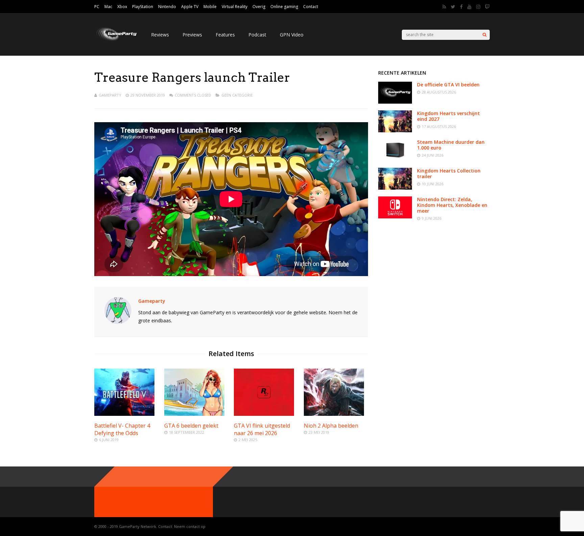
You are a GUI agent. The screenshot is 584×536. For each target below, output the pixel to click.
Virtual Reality (234, 6)
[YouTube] (469, 7)
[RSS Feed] (444, 7)
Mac (108, 6)
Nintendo (167, 6)
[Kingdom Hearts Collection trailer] (395, 188)
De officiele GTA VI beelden (448, 84)
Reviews (160, 34)
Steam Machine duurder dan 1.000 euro (451, 145)
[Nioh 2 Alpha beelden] (334, 414)
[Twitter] (453, 7)
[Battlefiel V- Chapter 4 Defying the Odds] (124, 414)
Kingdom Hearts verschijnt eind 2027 (448, 116)
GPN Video (291, 34)
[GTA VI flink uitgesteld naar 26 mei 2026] (264, 414)
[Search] (484, 35)
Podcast (257, 34)
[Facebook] (461, 7)
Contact (310, 6)
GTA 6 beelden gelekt (191, 425)
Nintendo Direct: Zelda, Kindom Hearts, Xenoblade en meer (452, 205)
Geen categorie (237, 95)
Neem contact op (189, 526)
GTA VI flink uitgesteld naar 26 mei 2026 (262, 429)
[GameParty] (116, 41)
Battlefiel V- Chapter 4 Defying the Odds (122, 429)
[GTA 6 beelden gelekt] (194, 414)
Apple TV (189, 6)
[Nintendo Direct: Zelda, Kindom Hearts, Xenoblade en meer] (395, 216)
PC (96, 6)
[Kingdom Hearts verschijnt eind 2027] (395, 130)
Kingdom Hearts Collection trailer (449, 173)
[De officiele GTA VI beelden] (395, 102)
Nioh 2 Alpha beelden (331, 425)
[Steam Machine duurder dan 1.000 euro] (395, 159)
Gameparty (110, 95)
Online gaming (284, 6)
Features (225, 34)
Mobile (210, 6)
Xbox (122, 6)
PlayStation (142, 6)
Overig (258, 6)
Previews (192, 34)
